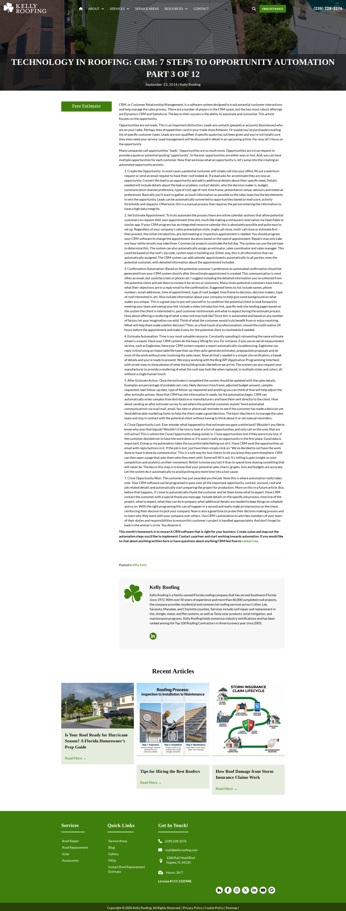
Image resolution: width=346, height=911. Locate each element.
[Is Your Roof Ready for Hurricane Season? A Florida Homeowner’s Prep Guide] (97, 705)
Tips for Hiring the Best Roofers (170, 771)
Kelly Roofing (190, 84)
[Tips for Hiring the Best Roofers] (173, 723)
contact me (250, 541)
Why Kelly (140, 565)
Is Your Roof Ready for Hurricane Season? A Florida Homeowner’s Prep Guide (96, 741)
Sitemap (231, 908)
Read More (75, 758)
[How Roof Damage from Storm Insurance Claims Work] (248, 723)
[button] (254, 9)
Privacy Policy (193, 908)
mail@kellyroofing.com (181, 850)
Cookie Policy (214, 908)
